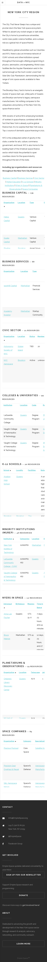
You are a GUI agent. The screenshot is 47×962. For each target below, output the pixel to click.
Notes (43, 470)
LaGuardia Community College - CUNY (10, 562)
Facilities (32, 470)
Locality (19, 470)
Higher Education (13, 182)
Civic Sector (39, 178)
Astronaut (8, 604)
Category (27, 741)
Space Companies (30, 189)
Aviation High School (7, 480)
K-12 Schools (27, 182)
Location (21, 203)
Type (32, 203)
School (6, 470)
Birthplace (20, 604)
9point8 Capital (10, 286)
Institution (8, 405)
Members (41, 336)
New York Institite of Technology (9, 549)
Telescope (35, 672)
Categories (24, 539)
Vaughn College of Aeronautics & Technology (10, 576)
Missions (30, 604)
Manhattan (22, 238)
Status (32, 336)
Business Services (25, 178)
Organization (9, 203)
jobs (44, 672)
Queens (21, 217)
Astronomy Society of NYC (8, 350)
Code (34, 405)
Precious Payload (11, 748)
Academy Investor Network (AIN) (10, 315)
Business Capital (10, 178)
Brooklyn (21, 248)
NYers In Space (21, 185)
